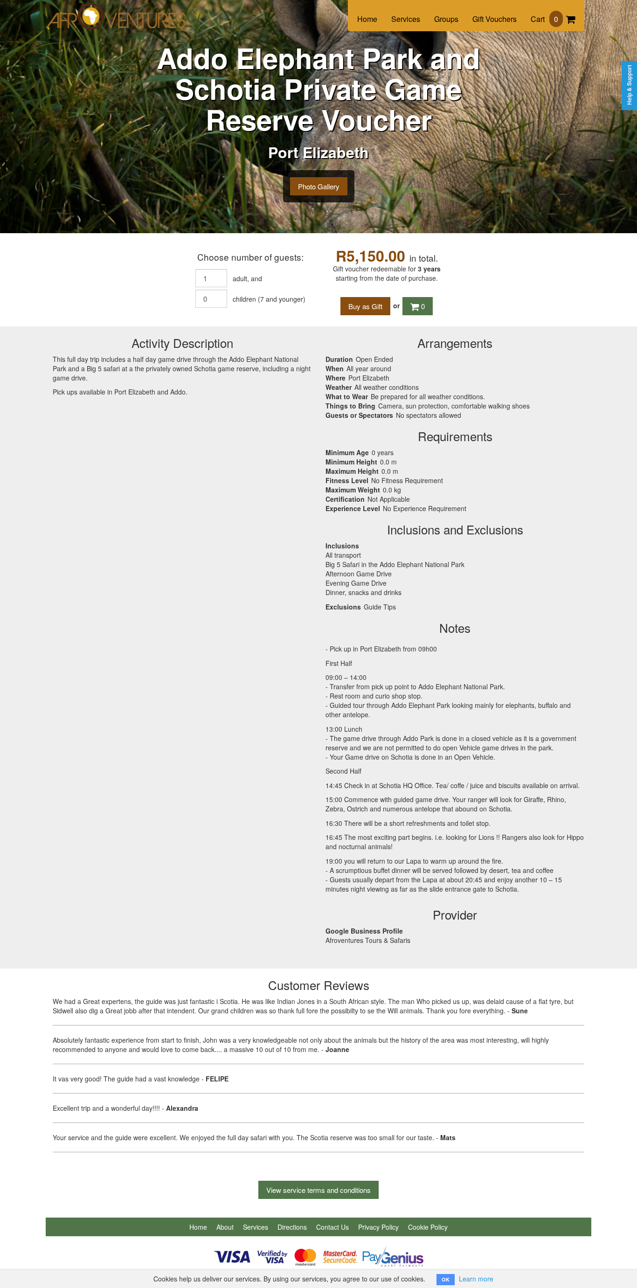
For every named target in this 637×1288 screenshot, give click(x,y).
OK (446, 1279)
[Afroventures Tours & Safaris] (116, 10)
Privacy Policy (378, 1227)
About (225, 1227)
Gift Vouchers (494, 19)
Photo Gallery (318, 186)
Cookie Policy (428, 1227)
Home (367, 19)
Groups (446, 19)
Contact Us (332, 1227)
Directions (292, 1227)
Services (405, 19)
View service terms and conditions (318, 1190)
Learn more (476, 1278)
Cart (544, 19)
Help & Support (629, 85)
